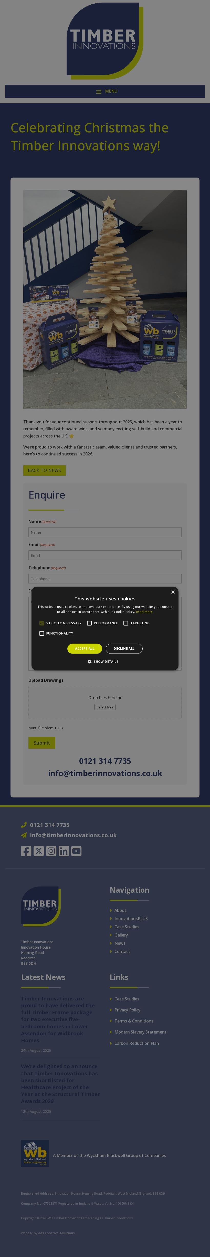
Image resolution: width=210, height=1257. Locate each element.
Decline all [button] (124, 648)
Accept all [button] (84, 648)
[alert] (105, 628)
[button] (105, 661)
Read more (144, 612)
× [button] (173, 592)
